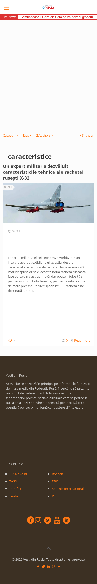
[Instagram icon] (54, 566)
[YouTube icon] (59, 566)
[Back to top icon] (48, 548)
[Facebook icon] (38, 566)
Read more (82, 340)
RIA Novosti (18, 474)
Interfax (15, 488)
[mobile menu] (6, 7)
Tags (26, 135)
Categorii (9, 135)
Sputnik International (68, 488)
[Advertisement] (48, 71)
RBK (55, 481)
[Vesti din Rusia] (48, 7)
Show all (88, 135)
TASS (13, 481)
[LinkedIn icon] (48, 566)
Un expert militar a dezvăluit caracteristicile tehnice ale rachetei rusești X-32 (43, 172)
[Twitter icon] (43, 566)
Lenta (13, 496)
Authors (44, 135)
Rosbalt (57, 474)
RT (54, 496)
